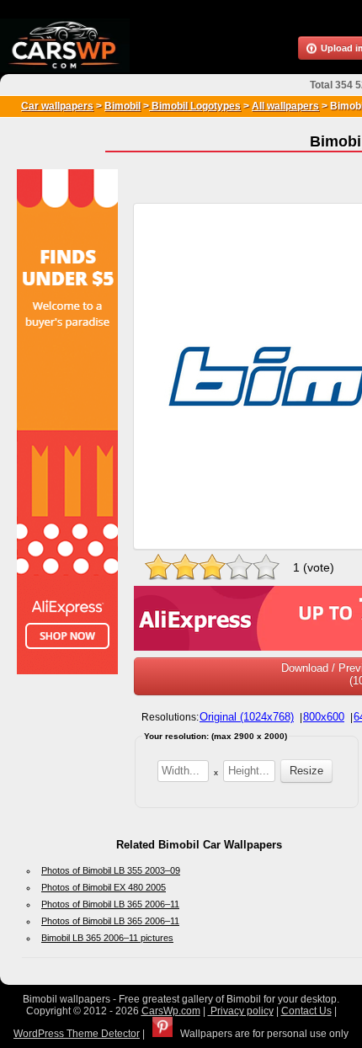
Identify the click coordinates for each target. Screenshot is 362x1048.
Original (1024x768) (247, 716)
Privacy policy (241, 1011)
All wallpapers (285, 106)
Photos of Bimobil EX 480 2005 (103, 887)
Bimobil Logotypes (195, 106)
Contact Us (306, 1011)
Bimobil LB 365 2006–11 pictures (107, 938)
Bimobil (122, 106)
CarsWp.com (170, 1011)
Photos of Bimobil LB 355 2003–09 (110, 870)
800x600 (323, 716)
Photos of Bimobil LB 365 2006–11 (110, 904)
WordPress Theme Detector (76, 1034)
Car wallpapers (57, 106)
